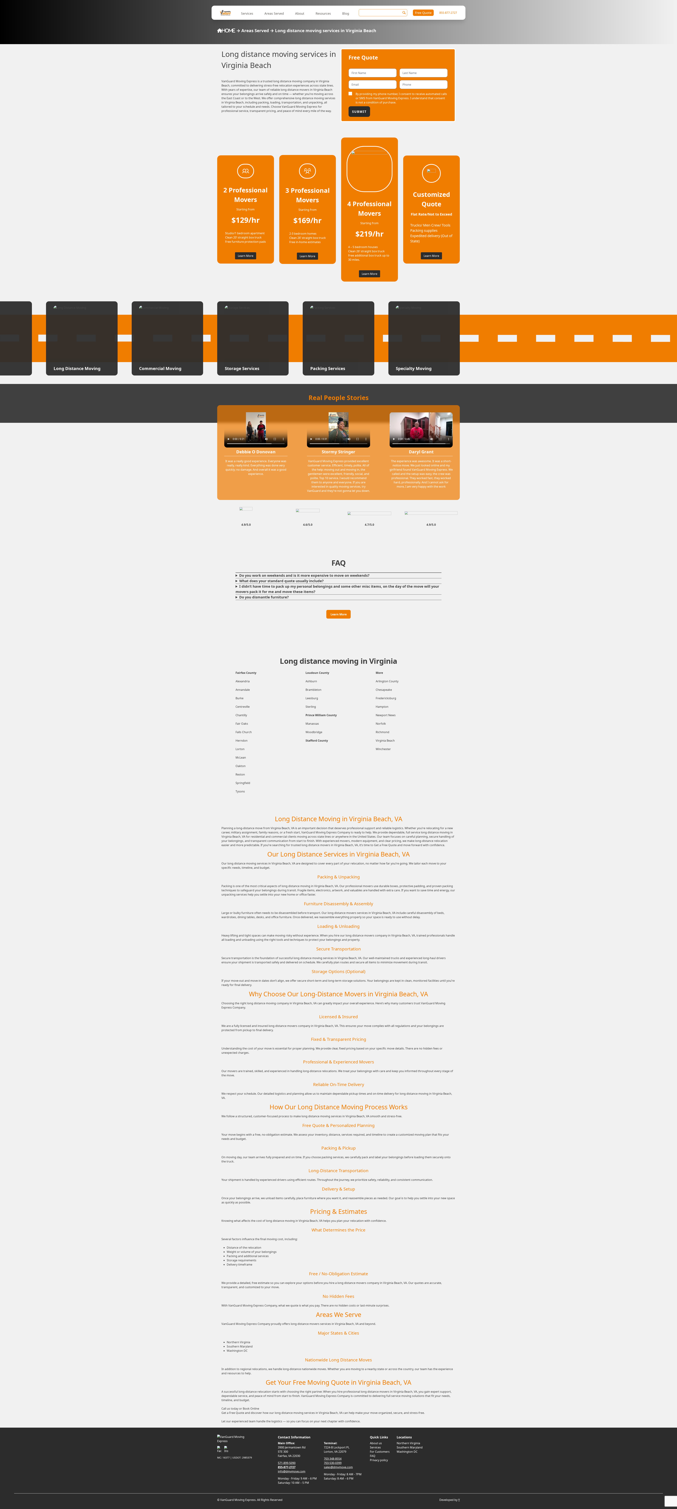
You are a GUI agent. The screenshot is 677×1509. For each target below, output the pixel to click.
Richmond (382, 732)
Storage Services (71, 368)
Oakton (241, 766)
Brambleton (313, 690)
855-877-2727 (448, 13)
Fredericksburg (386, 698)
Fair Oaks (242, 724)
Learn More (245, 256)
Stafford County (317, 740)
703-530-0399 (332, 1463)
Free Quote (423, 13)
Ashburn (311, 681)
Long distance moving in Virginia (338, 661)
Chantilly (241, 715)
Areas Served (274, 13)
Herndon (242, 740)
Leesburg (312, 698)
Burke (239, 698)
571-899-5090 (286, 1463)
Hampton (382, 707)
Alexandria (243, 681)
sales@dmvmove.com (338, 1467)
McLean (241, 757)
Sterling (311, 707)
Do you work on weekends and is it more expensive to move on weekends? (304, 575)
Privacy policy (379, 1460)
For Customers (380, 1452)
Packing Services (156, 368)
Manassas (312, 724)
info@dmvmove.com (291, 1471)
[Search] (404, 12)
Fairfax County (246, 673)
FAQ (372, 1456)
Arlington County (387, 681)
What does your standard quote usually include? (281, 580)
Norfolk (381, 724)
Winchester (383, 749)
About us (376, 1443)
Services (247, 13)
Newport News (386, 715)
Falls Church (244, 732)
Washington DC (407, 1452)
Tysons (240, 791)
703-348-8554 (332, 1459)
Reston (240, 774)
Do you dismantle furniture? (264, 597)
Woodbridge (314, 732)
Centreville (243, 707)
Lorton (240, 749)
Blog (345, 13)
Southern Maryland (410, 1447)
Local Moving (324, 368)
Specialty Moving (243, 368)
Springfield (243, 783)
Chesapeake (384, 690)
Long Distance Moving (419, 368)
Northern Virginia (408, 1443)
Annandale (243, 690)
